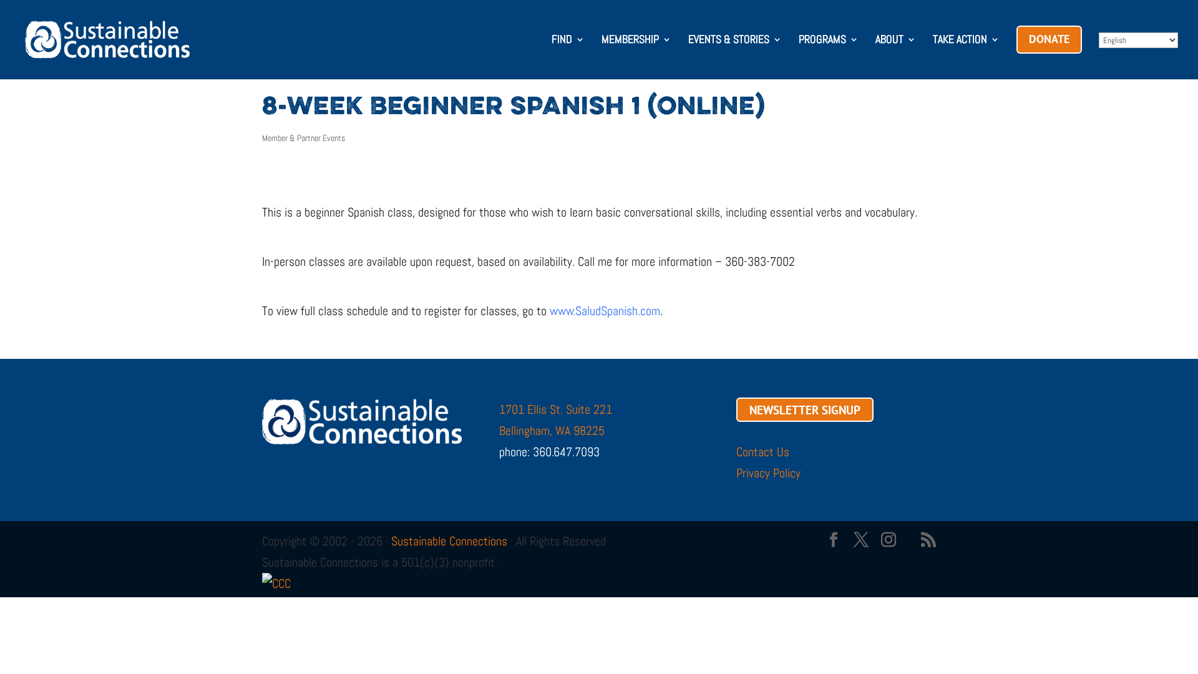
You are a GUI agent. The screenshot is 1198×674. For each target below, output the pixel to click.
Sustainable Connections (449, 541)
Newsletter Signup (804, 409)
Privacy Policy (768, 473)
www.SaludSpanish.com (605, 311)
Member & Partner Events (303, 138)
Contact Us (762, 452)
